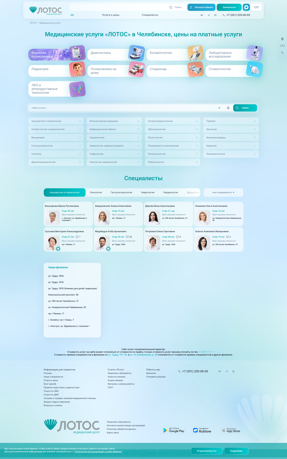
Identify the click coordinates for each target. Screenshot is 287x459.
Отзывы (48, 373)
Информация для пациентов (59, 370)
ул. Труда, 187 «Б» (117, 354)
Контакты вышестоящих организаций (126, 425)
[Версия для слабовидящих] (282, 45)
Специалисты (150, 14)
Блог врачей (50, 384)
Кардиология (97, 137)
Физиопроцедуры (216, 137)
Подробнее (236, 450)
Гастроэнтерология (42, 145)
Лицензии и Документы (120, 373)
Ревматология (156, 162)
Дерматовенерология (43, 162)
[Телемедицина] (282, 40)
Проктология (155, 137)
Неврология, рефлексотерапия (107, 145)
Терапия (210, 121)
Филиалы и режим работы (121, 384)
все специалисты (222, 192)
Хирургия (211, 145)
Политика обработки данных (121, 429)
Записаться (229, 7)
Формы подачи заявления (57, 402)
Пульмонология (157, 153)
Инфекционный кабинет (103, 129)
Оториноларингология (160, 121)
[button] (247, 227)
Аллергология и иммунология (48, 129)
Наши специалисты (53, 377)
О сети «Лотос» (116, 370)
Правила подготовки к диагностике (61, 387)
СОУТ (110, 387)
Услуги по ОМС (51, 391)
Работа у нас (153, 370)
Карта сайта (113, 432)
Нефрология (96, 153)
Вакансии (151, 373)
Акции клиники (115, 380)
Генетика (36, 153)
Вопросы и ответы (53, 405)
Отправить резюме (155, 377)
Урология (211, 129)
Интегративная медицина (104, 121)
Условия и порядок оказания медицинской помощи (70, 398)
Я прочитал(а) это (206, 450)
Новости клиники (116, 377)
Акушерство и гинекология (46, 121)
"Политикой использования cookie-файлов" (98, 451)
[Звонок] (282, 54)
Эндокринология (215, 153)
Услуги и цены (110, 14)
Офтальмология (157, 129)
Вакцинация (38, 137)
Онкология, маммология (103, 162)
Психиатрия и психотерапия (163, 145)
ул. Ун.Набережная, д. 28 (143, 354)
